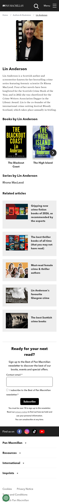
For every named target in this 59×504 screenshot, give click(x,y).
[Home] (13, 6)
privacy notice (21, 412)
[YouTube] (42, 431)
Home (5, 15)
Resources (10, 453)
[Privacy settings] (6, 498)
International (11, 463)
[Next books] (53, 152)
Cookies (7, 488)
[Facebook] (19, 431)
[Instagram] (26, 431)
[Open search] (36, 6)
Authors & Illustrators (22, 15)
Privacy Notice (25, 488)
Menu (47, 5)
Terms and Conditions (15, 494)
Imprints (8, 473)
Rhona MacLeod (13, 182)
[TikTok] (34, 431)
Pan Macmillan (12, 443)
